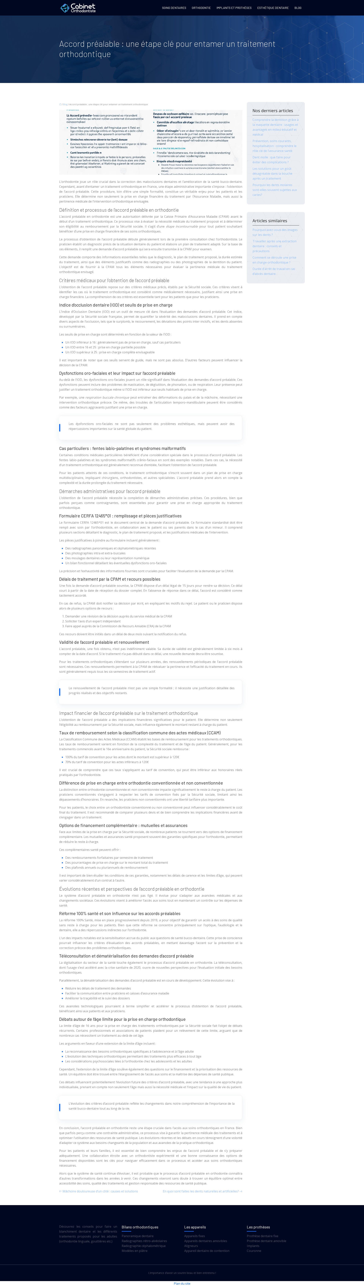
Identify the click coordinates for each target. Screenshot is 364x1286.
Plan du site (182, 1283)
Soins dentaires (174, 7)
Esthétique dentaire (273, 7)
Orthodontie (201, 7)
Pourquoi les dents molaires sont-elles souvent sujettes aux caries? (275, 190)
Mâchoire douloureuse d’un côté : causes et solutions (100, 1191)
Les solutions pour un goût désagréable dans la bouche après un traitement (272, 174)
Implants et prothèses (234, 7)
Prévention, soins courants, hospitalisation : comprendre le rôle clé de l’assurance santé (275, 146)
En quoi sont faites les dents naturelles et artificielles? (201, 1191)
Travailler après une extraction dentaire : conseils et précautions (275, 246)
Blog (297, 7)
